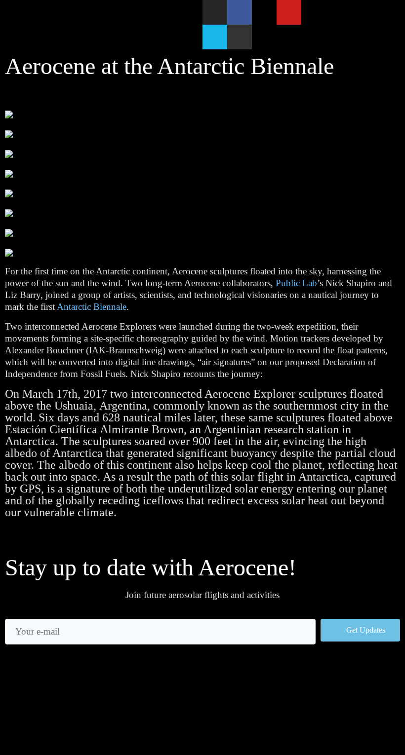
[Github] (239, 37)
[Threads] (264, 12)
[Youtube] (289, 12)
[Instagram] (214, 12)
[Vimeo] (214, 37)
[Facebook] (239, 12)
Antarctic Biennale (91, 307)
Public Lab (296, 283)
